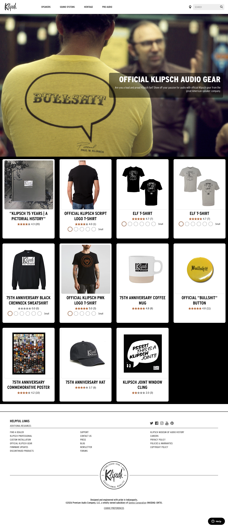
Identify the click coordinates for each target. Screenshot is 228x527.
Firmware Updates (19, 447)
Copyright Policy (159, 447)
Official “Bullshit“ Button (199, 300)
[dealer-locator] (190, 7)
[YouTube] (167, 423)
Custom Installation (20, 439)
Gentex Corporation (137, 502)
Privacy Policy (157, 439)
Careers (154, 435)
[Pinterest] (172, 423)
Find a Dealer (17, 432)
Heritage (88, 6)
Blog (82, 443)
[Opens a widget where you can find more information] (216, 521)
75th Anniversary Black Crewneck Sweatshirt (28, 300)
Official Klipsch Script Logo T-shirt (85, 216)
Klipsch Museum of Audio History (167, 432)
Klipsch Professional (21, 435)
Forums (84, 450)
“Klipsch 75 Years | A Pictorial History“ (28, 216)
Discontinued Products (22, 450)
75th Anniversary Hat (85, 382)
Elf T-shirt (142, 213)
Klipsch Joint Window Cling (142, 385)
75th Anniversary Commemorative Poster (28, 385)
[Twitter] (151, 423)
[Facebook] (156, 423)
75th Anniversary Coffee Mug (142, 300)
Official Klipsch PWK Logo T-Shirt (86, 300)
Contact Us (86, 435)
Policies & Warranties (161, 443)
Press (83, 439)
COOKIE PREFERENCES (114, 508)
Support (84, 432)
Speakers (46, 6)
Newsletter (86, 447)
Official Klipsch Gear (21, 443)
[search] (221, 7)
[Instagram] (161, 423)
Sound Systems (67, 6)
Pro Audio (107, 6)
